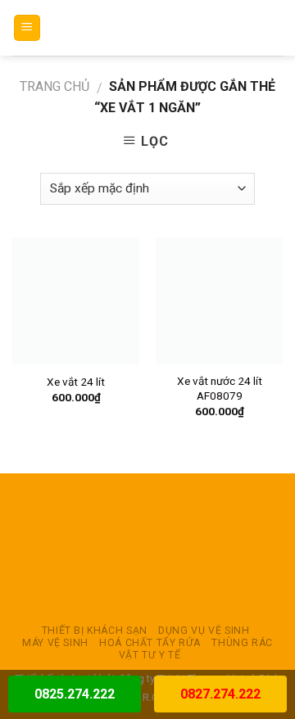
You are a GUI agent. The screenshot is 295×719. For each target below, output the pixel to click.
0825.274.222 (74, 694)
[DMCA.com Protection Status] (147, 549)
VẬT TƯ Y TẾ (150, 655)
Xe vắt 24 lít (76, 381)
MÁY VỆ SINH (55, 643)
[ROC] (147, 28)
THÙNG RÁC (242, 643)
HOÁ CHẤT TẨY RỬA (150, 643)
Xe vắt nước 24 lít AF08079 (219, 388)
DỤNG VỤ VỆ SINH (203, 630)
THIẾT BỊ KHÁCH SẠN (95, 630)
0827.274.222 (220, 694)
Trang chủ (54, 86)
